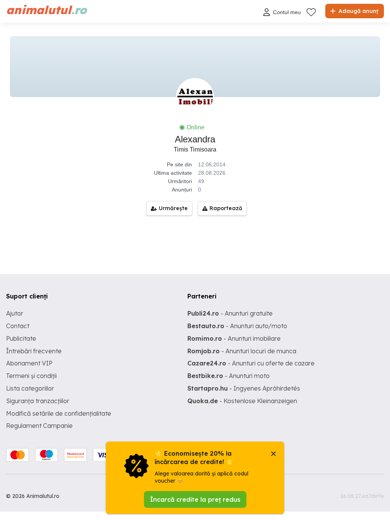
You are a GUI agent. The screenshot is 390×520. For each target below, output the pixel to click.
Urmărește (173, 208)
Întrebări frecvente (34, 351)
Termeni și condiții (31, 376)
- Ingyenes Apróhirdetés (243, 388)
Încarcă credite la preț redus (195, 499)
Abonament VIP (29, 363)
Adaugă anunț (357, 11)
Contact (17, 326)
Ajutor (14, 313)
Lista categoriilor (30, 388)
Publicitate (21, 338)
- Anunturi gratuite (230, 313)
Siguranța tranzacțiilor (37, 401)
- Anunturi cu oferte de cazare (251, 363)
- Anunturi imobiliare (234, 338)
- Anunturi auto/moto (237, 326)
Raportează (225, 208)
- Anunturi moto (228, 376)
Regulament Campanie (39, 425)
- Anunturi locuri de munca (241, 351)
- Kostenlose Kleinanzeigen (242, 401)
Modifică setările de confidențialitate (58, 413)
